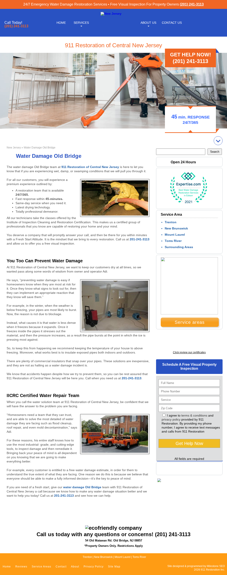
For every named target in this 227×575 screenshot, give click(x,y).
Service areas (190, 322)
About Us (148, 22)
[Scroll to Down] (218, 140)
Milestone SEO (216, 566)
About (75, 566)
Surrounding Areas (179, 247)
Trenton (170, 222)
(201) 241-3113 (192, 4)
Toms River (173, 241)
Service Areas (41, 566)
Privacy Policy (94, 566)
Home (61, 22)
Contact (61, 566)
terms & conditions (194, 415)
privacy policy (171, 419)
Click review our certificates (189, 352)
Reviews (21, 566)
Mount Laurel (175, 234)
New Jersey (14, 147)
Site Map (114, 566)
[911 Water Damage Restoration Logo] (111, 13)
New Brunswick (176, 228)
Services (81, 22)
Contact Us (172, 22)
